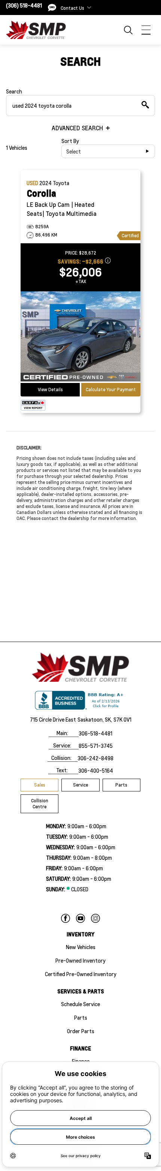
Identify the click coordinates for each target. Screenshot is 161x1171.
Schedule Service (80, 1004)
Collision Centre (39, 803)
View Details (50, 389)
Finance (80, 1061)
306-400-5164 (95, 770)
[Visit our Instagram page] (95, 918)
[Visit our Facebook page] (65, 918)
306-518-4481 (95, 733)
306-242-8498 (95, 758)
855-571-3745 (96, 745)
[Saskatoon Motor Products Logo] (36, 30)
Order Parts (80, 1031)
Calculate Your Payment (111, 389)
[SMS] (52, 7)
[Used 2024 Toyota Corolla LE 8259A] (80, 337)
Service (80, 785)
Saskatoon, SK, (95, 719)
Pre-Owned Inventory (80, 960)
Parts (121, 785)
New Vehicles (80, 946)
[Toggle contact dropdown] (89, 7)
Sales (39, 785)
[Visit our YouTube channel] (80, 918)
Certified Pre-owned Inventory (80, 974)
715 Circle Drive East (53, 719)
